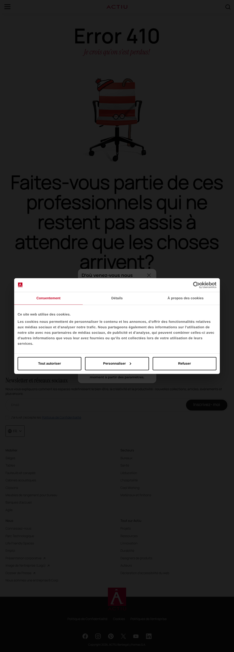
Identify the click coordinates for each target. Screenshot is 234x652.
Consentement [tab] (48, 298)
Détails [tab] (117, 298)
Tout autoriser (49, 363)
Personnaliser (114, 363)
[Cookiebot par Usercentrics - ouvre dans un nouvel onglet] (196, 285)
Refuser (184, 363)
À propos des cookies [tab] (186, 298)
